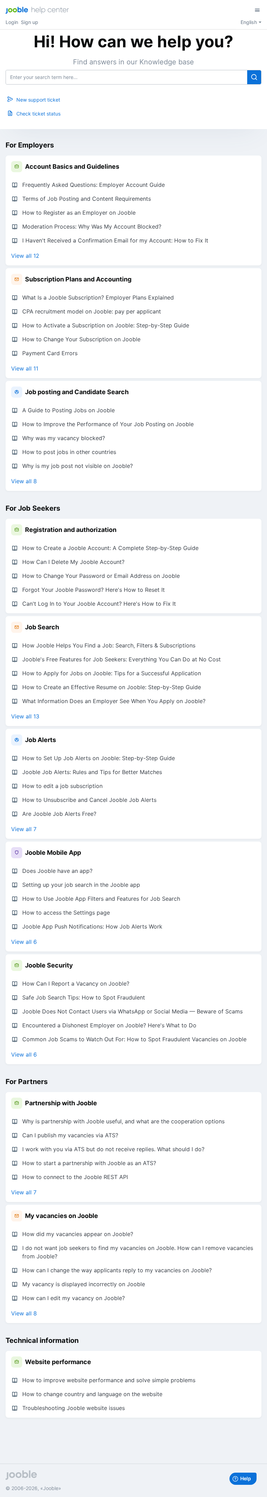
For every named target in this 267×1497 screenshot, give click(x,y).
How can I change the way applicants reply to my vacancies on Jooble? (117, 1270)
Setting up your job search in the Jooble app (81, 884)
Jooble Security (49, 965)
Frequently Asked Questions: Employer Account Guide (93, 184)
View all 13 (25, 716)
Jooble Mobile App (53, 852)
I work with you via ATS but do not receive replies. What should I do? (113, 1149)
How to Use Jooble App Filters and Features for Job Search (101, 898)
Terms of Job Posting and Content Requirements (86, 198)
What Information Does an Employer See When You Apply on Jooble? (113, 701)
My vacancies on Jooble (61, 1215)
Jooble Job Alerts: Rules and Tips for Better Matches (92, 772)
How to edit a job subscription (62, 785)
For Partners (27, 1081)
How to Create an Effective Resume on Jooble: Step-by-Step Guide (111, 687)
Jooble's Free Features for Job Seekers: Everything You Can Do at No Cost (121, 659)
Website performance (58, 1361)
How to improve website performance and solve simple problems (108, 1380)
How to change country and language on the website (92, 1394)
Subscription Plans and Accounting (78, 279)
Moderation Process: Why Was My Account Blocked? (91, 226)
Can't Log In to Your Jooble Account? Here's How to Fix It (99, 603)
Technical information (42, 1340)
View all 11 (24, 368)
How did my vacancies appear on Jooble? (77, 1234)
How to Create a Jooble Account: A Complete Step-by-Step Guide (110, 547)
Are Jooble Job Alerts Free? (59, 813)
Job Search (42, 627)
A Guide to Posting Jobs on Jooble (68, 410)
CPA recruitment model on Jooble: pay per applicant (91, 311)
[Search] (254, 77)
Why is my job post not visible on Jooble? (77, 465)
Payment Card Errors (50, 353)
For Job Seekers (33, 508)
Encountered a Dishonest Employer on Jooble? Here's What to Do (109, 1025)
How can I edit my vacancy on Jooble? (73, 1298)
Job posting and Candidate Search (77, 392)
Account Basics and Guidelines (72, 166)
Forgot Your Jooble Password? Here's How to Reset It (93, 589)
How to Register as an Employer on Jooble (79, 212)
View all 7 (24, 829)
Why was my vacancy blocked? (63, 438)
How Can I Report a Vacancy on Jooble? (75, 983)
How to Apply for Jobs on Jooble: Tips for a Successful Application (111, 673)
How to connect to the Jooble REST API (75, 1176)
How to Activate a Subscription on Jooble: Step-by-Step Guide (105, 325)
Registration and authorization (70, 529)
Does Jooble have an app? (57, 870)
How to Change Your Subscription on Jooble (81, 339)
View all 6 (24, 941)
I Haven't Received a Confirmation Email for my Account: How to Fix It (115, 240)
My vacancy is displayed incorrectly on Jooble (83, 1284)
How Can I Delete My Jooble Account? (73, 561)
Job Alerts (40, 739)
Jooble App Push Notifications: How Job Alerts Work (92, 926)
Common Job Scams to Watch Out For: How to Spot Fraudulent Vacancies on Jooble (134, 1039)
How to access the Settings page (66, 912)
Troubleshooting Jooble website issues (73, 1407)
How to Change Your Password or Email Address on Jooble (101, 575)
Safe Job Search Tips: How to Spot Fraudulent (83, 997)
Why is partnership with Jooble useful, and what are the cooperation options (123, 1121)
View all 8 (24, 481)
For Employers (30, 145)
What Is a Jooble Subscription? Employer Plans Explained (98, 297)
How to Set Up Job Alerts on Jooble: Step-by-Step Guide (98, 758)
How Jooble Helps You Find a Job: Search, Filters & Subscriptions (108, 645)
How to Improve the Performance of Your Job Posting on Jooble (108, 424)
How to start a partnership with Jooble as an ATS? (89, 1163)
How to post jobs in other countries (69, 451)
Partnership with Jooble (61, 1103)
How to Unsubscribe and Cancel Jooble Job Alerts (89, 799)
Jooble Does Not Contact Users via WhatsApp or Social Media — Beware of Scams (132, 1011)
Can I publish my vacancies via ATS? (70, 1135)
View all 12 (25, 255)
